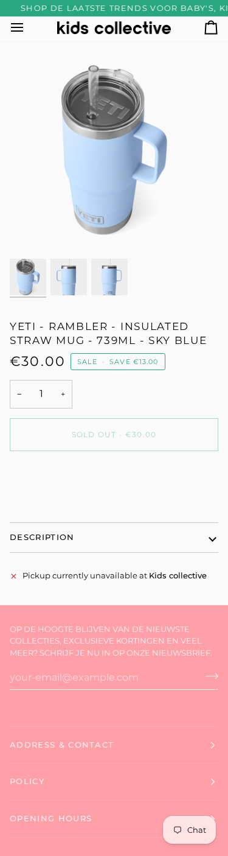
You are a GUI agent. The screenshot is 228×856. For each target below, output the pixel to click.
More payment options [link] (55, 506)
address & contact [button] (62, 744)
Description (42, 537)
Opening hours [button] (51, 818)
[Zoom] (32, 233)
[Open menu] (28, 27)
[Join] (208, 676)
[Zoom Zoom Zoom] (114, 151)
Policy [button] (27, 781)
